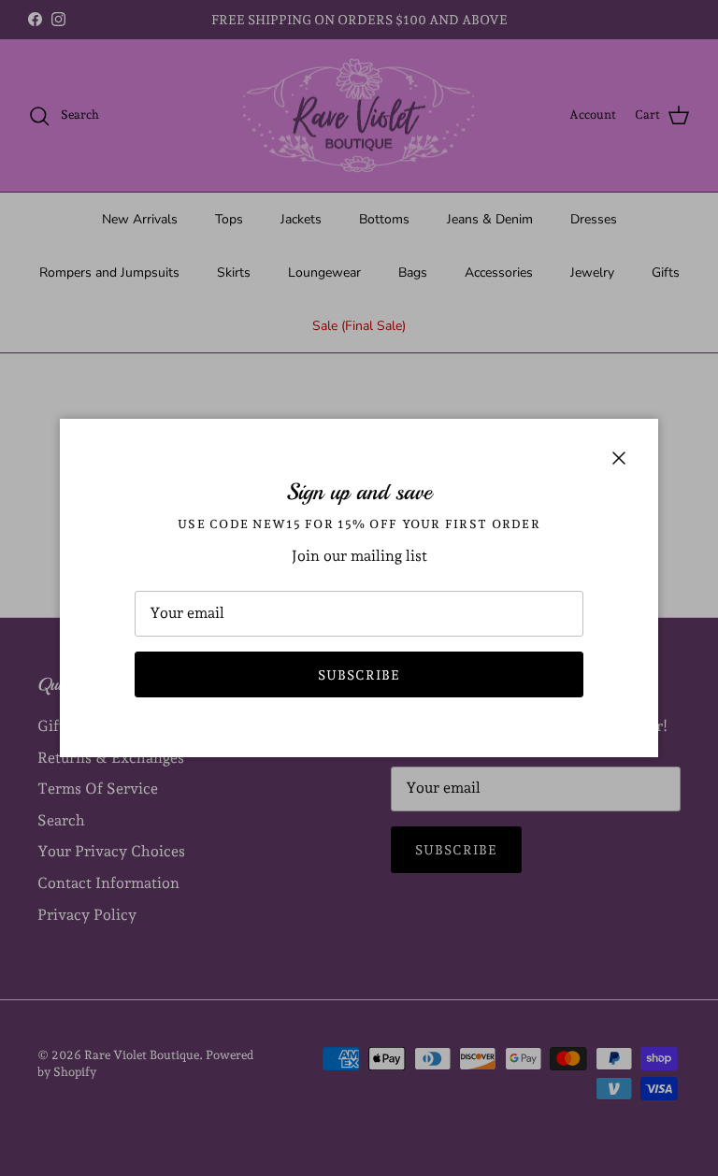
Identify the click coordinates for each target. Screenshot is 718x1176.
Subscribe (359, 674)
